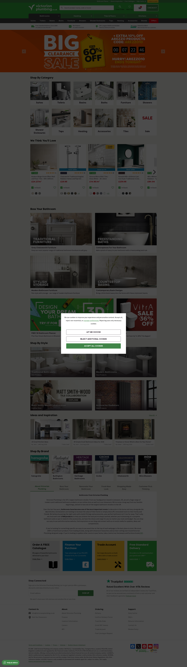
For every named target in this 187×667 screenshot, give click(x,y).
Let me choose (93, 332)
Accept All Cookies (93, 346)
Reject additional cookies (93, 339)
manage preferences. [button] (91, 320)
